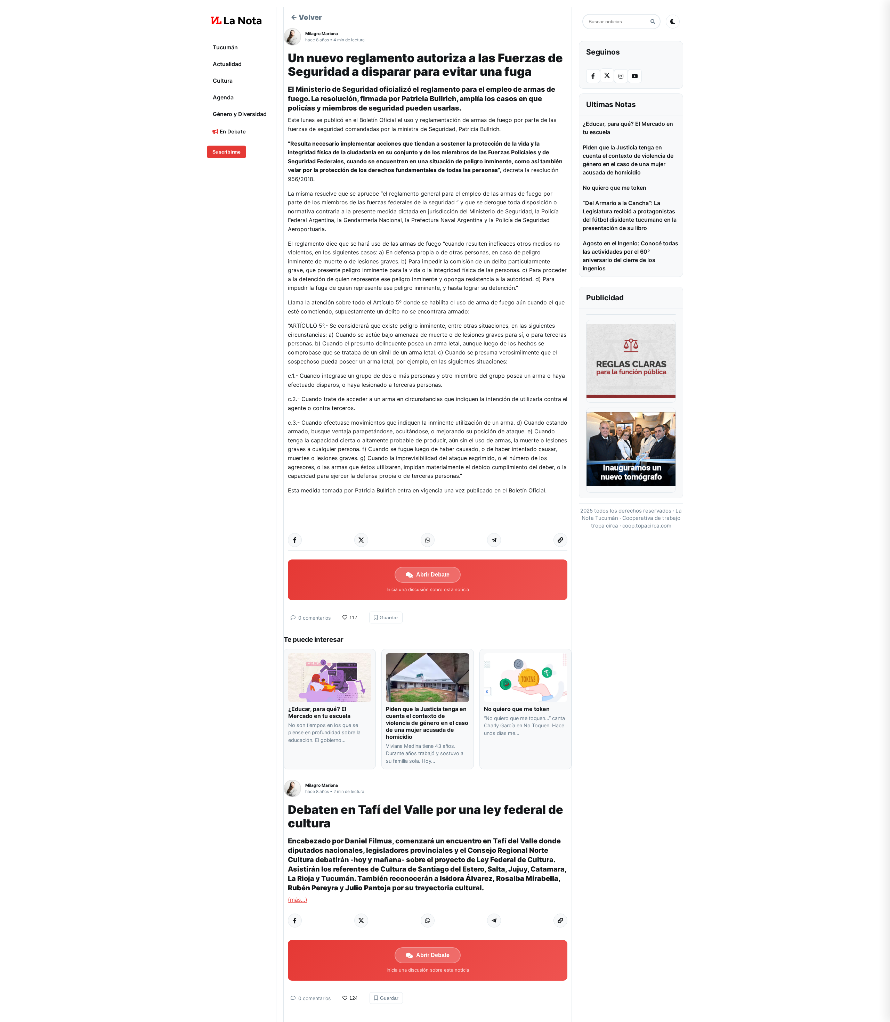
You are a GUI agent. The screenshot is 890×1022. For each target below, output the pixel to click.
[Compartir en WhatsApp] (428, 540)
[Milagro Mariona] (294, 37)
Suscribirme (226, 152)
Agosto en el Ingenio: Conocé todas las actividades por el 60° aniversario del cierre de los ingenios (630, 256)
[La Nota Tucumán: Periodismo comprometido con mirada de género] (236, 20)
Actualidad (227, 63)
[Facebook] (593, 76)
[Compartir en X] (361, 540)
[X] (607, 75)
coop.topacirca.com (646, 525)
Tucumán (225, 47)
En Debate (232, 131)
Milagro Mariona (321, 33)
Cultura (223, 80)
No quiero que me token (517, 708)
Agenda (223, 97)
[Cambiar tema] (673, 21)
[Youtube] (635, 76)
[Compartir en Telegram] (494, 540)
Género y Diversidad (240, 114)
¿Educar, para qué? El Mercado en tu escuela (320, 712)
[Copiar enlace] (560, 540)
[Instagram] (621, 76)
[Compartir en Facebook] (295, 540)
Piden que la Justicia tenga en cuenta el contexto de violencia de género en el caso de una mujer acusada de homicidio (427, 722)
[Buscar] (653, 21)
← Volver (306, 17)
